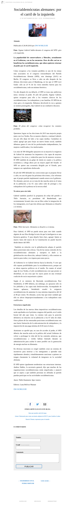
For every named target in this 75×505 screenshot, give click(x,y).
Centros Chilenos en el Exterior (19, 2)
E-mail (23, 445)
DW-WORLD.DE (41, 46)
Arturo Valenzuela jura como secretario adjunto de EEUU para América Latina (37, 416)
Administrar (52, 501)
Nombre (18, 437)
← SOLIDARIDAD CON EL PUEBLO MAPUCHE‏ (26, 482)
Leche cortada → (45, 481)
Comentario (19, 452)
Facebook (30, 404)
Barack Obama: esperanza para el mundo (37, 419)
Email (45, 404)
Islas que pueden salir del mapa (37, 413)
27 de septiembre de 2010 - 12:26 (31, 18)
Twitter (37, 404)
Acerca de (23, 501)
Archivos (37, 501)
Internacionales (49, 18)
